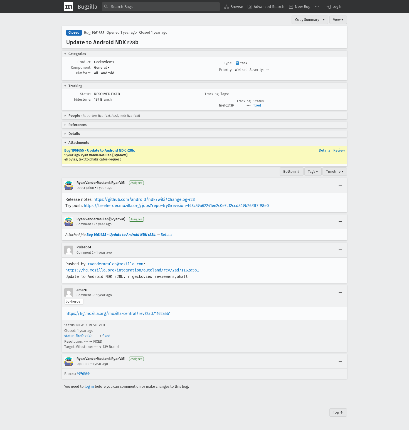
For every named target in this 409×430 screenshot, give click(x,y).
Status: (85, 94)
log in (89, 386)
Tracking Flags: (216, 94)
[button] (334, 6)
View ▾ (338, 20)
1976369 (83, 374)
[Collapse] (340, 185)
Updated (83, 364)
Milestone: (82, 99)
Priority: (225, 70)
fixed (257, 105)
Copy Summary (307, 20)
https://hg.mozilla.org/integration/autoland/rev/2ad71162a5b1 (132, 270)
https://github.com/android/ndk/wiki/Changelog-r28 (144, 199)
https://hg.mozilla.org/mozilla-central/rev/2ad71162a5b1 (118, 313)
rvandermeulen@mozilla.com (115, 264)
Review (339, 150)
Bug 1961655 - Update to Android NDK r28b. (99, 150)
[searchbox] (161, 6)
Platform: (83, 73)
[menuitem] (233, 6)
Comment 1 (85, 224)
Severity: (256, 70)
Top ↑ (338, 412)
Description (85, 188)
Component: (81, 67)
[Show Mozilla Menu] (68, 6)
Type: (228, 63)
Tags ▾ (313, 171)
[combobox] (161, 6)
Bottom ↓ (291, 171)
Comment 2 (85, 252)
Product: (84, 62)
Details (324, 150)
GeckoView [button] (104, 62)
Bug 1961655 (94, 32)
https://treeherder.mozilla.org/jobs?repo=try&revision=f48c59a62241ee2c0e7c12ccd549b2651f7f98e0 (176, 205)
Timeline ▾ (334, 171)
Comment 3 (85, 295)
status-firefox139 (78, 336)
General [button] (102, 67)
